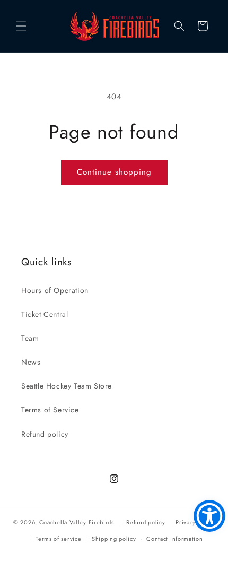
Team (30, 338)
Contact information (174, 538)
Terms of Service (50, 409)
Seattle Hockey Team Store (66, 386)
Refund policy (44, 434)
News (30, 362)
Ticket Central (44, 314)
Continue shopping (114, 172)
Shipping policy (114, 538)
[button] (21, 26)
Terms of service (58, 538)
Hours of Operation (55, 290)
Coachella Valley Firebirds (76, 522)
